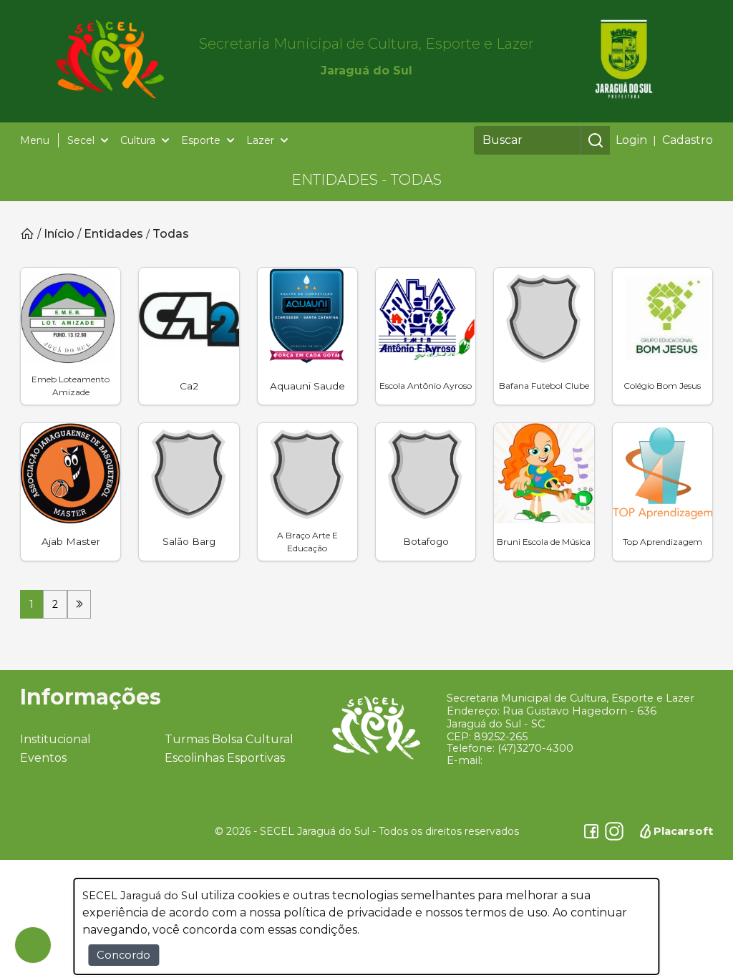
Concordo (123, 955)
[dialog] (366, 926)
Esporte (200, 140)
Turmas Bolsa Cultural (229, 739)
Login (631, 140)
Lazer (260, 140)
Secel (80, 140)
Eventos (43, 758)
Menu (34, 140)
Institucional (55, 739)
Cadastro (687, 140)
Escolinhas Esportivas (225, 758)
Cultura (137, 140)
